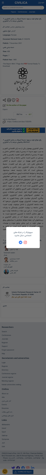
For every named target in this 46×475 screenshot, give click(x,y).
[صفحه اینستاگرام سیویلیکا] (25, 242)
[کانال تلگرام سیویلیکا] (20, 242)
